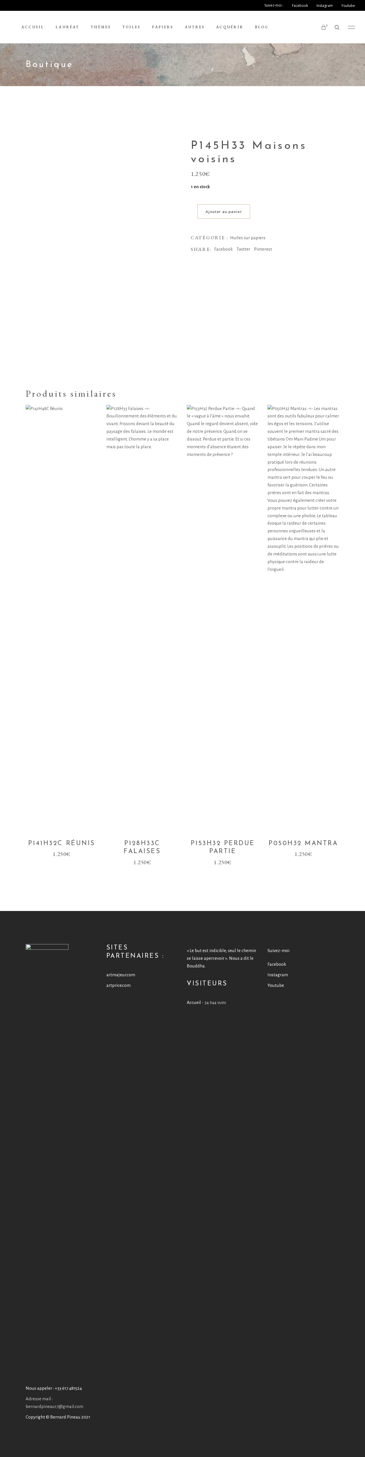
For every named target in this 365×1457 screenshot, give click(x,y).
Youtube (275, 985)
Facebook (276, 964)
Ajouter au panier (224, 211)
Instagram (277, 974)
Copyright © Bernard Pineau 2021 (58, 1417)
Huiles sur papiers (247, 237)
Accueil (194, 1002)
